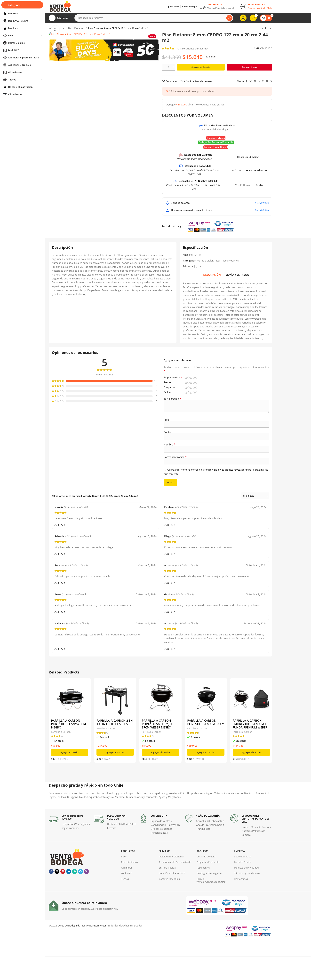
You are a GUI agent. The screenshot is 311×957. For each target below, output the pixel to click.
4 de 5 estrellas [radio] (193, 377)
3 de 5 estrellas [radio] (191, 377)
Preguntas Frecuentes (208, 862)
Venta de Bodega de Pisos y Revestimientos (82, 925)
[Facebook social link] (246, 81)
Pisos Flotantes (76, 28)
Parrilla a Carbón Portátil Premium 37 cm (205, 722)
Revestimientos (129, 862)
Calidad (168, 392)
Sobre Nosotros (242, 856)
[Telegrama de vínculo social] (267, 81)
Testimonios (203, 867)
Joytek (197, 266)
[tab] (212, 274)
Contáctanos (241, 878)
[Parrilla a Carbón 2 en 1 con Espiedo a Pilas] (115, 699)
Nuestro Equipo (242, 862)
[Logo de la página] (60, 6)
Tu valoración (172, 398)
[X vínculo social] (250, 81)
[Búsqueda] (229, 18)
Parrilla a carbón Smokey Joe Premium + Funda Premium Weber (250, 724)
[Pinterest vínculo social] (255, 81)
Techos (125, 878)
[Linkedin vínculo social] (259, 81)
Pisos (218, 260)
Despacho (169, 387)
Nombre (169, 444)
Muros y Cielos (205, 260)
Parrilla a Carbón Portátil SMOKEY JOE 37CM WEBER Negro (157, 724)
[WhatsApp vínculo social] (263, 81)
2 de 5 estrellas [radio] (188, 377)
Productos (128, 851)
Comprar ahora (249, 66)
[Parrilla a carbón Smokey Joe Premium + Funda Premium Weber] (251, 699)
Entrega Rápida (167, 867)
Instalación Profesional (171, 856)
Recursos (202, 851)
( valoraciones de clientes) (191, 48)
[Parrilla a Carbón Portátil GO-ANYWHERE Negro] (69, 699)
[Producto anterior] (262, 28)
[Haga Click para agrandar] (55, 29)
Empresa (239, 851)
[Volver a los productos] (266, 28)
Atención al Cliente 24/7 (172, 873)
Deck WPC (126, 873)
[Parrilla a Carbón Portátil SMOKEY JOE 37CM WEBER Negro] (160, 699)
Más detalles (262, 203)
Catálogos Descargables (210, 873)
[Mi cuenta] (243, 18)
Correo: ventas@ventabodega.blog (211, 880)
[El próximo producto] (270, 28)
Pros (166, 419)
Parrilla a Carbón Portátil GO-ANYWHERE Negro (69, 724)
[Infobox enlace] (70, 822)
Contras (168, 432)
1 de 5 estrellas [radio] (186, 377)
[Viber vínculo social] (271, 81)
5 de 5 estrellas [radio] (196, 377)
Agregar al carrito (200, 66)
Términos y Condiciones (247, 873)
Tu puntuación (173, 377)
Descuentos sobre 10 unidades (194, 158)
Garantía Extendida (169, 878)
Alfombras (126, 867)
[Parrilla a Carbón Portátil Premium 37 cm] (205, 699)
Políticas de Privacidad (246, 867)
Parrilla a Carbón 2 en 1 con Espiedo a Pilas (114, 722)
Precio (167, 382)
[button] (69, 752)
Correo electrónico (175, 457)
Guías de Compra (206, 856)
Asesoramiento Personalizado (175, 862)
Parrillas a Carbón (61, 731)
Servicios (164, 851)
